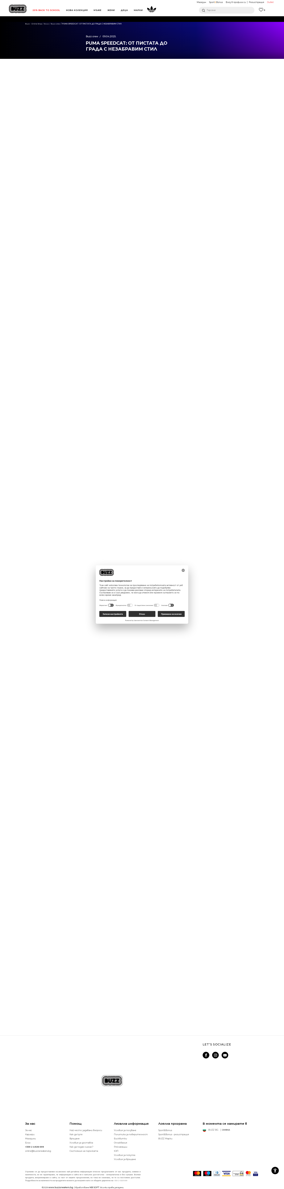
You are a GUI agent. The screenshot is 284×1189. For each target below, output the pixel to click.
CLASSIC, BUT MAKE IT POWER (142, 1009)
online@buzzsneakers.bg (38, 1151)
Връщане (75, 1138)
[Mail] (73, 93)
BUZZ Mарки (165, 1138)
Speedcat (101, 461)
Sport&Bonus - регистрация (173, 1134)
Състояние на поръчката (84, 1151)
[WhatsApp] (73, 81)
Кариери (29, 1134)
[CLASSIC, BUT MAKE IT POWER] (142, 970)
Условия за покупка (124, 1155)
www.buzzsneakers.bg (60, 1187)
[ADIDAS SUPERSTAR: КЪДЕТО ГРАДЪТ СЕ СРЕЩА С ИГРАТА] (142, 798)
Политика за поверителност (131, 1134)
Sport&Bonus (165, 1130)
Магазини (30, 1138)
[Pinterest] (73, 99)
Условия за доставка (81, 1142)
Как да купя (76, 1134)
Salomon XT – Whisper (142, 923)
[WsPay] (238, 1173)
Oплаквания (120, 1142)
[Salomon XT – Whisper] (142, 884)
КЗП (116, 1151)
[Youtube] (225, 1055)
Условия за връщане (125, 1159)
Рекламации (120, 1147)
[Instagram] (215, 1055)
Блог (27, 1142)
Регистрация (256, 2)
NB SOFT (94, 1187)
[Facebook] (73, 69)
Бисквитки (120, 1138)
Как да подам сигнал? (81, 1147)
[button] (226, 10)
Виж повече (177, 25)
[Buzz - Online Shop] (18, 8)
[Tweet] (73, 75)
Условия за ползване (125, 1130)
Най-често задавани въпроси (86, 1130)
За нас (28, 1130)
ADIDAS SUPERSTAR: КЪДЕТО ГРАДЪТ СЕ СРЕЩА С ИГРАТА (142, 837)
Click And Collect (110, 25)
